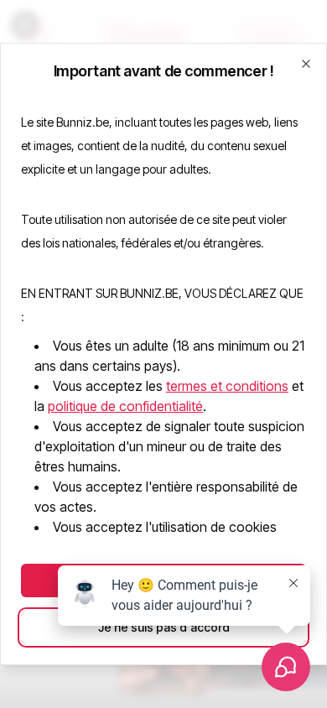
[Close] (306, 63)
